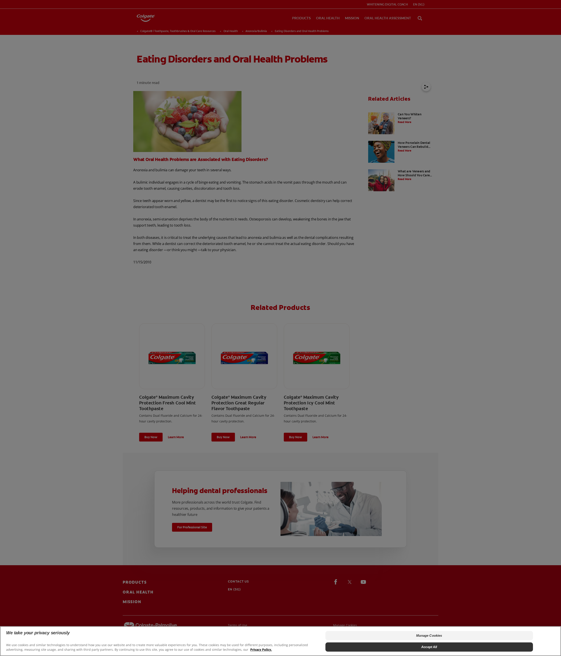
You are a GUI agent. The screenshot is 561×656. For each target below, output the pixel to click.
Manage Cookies (429, 635)
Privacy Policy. (261, 649)
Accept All (429, 647)
